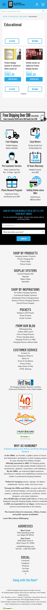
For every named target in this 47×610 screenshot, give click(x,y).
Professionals (13, 16)
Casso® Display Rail (25, 274)
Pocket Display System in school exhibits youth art (12, 65)
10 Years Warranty (35, 165)
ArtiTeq (38, 387)
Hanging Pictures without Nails (25, 342)
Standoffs (25, 282)
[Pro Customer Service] (11, 157)
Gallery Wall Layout (25, 332)
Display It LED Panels (25, 313)
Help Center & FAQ (25, 366)
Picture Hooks (25, 264)
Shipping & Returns (25, 356)
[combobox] (23, 11)
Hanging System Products (25, 256)
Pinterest (25, 566)
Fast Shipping (12, 141)
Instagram (25, 563)
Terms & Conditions (25, 361)
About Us (25, 358)
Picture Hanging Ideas (25, 337)
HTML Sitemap (25, 369)
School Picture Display (25, 303)
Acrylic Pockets (25, 318)
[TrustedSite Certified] (25, 437)
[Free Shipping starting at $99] (23, 116)
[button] (36, 4)
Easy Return (35, 141)
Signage (25, 276)
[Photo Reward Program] (11, 181)
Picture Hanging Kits (25, 259)
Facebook (25, 560)
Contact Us (25, 353)
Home (5, 16)
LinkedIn (25, 571)
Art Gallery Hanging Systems (25, 293)
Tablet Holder (25, 279)
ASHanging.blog (25, 329)
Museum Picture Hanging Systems (25, 300)
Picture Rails (25, 261)
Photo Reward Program (11, 190)
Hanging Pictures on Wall (25, 339)
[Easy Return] (35, 133)
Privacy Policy (24, 219)
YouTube (25, 568)
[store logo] (16, 4)
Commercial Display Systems (25, 295)
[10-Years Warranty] (35, 157)
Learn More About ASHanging (15, 518)
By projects (24, 16)
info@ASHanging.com (25, 546)
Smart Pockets (25, 315)
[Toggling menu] (4, 4)
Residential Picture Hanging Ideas (25, 298)
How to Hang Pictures (25, 334)
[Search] (43, 11)
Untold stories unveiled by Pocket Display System (33, 65)
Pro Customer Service (12, 165)
